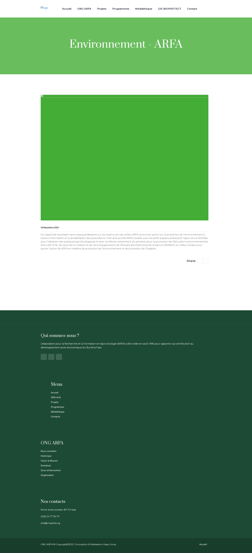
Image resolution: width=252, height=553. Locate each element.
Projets (101, 8)
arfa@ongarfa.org (50, 523)
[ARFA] (44, 7)
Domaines (46, 465)
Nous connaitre (48, 451)
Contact (192, 8)
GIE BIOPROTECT (169, 8)
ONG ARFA (84, 8)
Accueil (66, 8)
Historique (46, 456)
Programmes (120, 8)
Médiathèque (143, 8)
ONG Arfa (56, 397)
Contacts (55, 416)
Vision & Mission (49, 460)
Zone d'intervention (51, 470)
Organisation (47, 475)
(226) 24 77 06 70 (50, 516)
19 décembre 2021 (50, 227)
